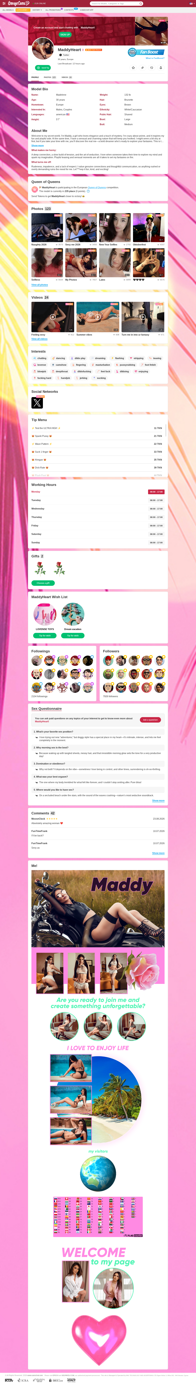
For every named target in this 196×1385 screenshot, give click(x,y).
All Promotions (53, 10)
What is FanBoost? (155, 58)
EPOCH (55, 1375)
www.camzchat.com (35, 1375)
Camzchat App (86, 10)
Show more (37, 145)
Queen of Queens (97, 187)
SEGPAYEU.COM (68, 1375)
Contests (69, 10)
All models (8, 10)
